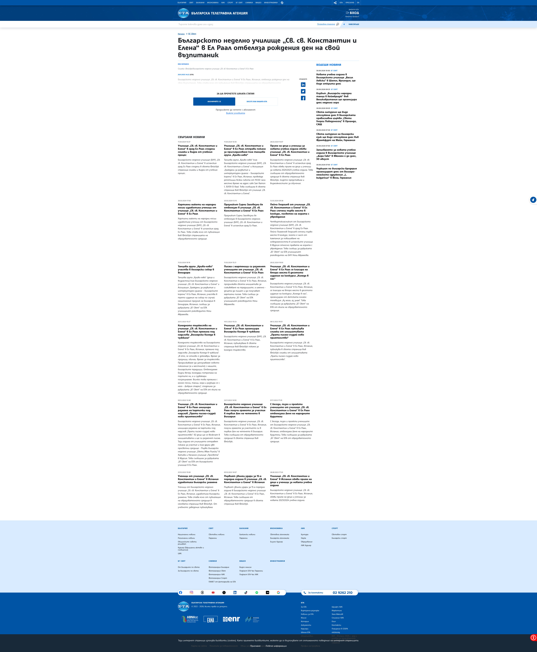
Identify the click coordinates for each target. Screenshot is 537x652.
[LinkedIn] (236, 592)
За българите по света (188, 571)
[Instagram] (192, 592)
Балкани (200, 3)
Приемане (255, 645)
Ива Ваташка (183, 64)
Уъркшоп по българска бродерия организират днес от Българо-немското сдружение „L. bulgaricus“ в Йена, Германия (336, 173)
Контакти (336, 625)
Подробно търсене (326, 24)
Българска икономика (279, 538)
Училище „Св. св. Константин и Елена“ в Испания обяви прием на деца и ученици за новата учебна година (291, 481)
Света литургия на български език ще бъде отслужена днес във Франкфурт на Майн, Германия (337, 137)
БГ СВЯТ (334, 71)
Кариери (304, 629)
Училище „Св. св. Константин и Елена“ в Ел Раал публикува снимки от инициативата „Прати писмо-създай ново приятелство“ (289, 331)
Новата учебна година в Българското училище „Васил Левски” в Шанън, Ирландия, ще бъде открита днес (335, 79)
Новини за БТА (307, 614)
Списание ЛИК (338, 618)
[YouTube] (214, 592)
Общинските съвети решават (187, 543)
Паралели (213, 538)
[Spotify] (258, 592)
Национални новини (186, 534)
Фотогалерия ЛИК (217, 574)
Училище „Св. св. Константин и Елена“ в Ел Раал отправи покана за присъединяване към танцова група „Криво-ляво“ (245, 150)
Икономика (213, 3)
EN (358, 3)
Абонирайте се (214, 101)
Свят (191, 3)
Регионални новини (186, 538)
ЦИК (180, 553)
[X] (225, 592)
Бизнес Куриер (276, 542)
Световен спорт (339, 534)
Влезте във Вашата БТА (257, 101)
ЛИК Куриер (306, 545)
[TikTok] (247, 592)
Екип (334, 621)
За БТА (303, 607)
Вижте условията (235, 113)
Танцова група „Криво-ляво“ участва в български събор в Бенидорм (196, 269)
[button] (282, 2)
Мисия (303, 618)
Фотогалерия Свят (217, 571)
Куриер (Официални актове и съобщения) (191, 549)
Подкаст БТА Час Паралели (251, 571)
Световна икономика (279, 534)
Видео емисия (245, 567)
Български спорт (339, 538)
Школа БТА (305, 632)
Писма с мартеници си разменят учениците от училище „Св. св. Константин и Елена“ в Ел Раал (244, 269)
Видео (259, 3)
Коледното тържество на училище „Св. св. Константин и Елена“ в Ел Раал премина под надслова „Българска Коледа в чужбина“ (197, 331)
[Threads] (203, 592)
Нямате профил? (352, 16)
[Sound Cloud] (268, 592)
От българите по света (189, 567)
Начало (181, 34)
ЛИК (223, 3)
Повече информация (276, 645)
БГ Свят (239, 3)
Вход (354, 13)
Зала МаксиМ (337, 614)
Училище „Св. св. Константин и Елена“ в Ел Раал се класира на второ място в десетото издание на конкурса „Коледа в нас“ (289, 272)
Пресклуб (350, 3)
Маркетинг (337, 610)
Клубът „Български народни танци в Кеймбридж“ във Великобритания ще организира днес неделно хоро (336, 98)
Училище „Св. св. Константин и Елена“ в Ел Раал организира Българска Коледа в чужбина (243, 328)
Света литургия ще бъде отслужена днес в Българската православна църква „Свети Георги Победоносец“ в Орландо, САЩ (336, 118)
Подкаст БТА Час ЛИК (248, 574)
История (305, 621)
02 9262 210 (343, 592)
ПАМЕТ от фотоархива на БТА (222, 582)
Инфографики (271, 3)
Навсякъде (354, 24)
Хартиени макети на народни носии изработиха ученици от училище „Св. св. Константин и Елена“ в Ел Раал (197, 209)
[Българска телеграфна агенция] (183, 606)
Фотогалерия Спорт (218, 578)
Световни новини (216, 534)
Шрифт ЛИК (337, 607)
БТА (341, 3)
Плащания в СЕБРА (340, 629)
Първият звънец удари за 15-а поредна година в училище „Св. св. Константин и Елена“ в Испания (245, 479)
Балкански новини (247, 534)
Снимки (249, 3)
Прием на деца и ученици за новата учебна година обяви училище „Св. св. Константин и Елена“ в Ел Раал (289, 150)
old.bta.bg (336, 632)
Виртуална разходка (310, 610)
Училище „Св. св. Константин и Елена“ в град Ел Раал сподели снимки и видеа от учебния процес (197, 150)
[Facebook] (181, 592)
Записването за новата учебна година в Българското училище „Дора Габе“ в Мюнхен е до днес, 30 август (336, 154)
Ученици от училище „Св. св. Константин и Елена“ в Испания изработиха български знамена (198, 479)
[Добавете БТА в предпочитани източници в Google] (279, 592)
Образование (306, 542)
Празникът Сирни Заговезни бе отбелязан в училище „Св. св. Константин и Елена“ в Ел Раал (243, 207)
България (182, 3)
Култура (304, 534)
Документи (306, 625)
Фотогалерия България (219, 567)
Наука (303, 538)
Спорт (230, 3)
